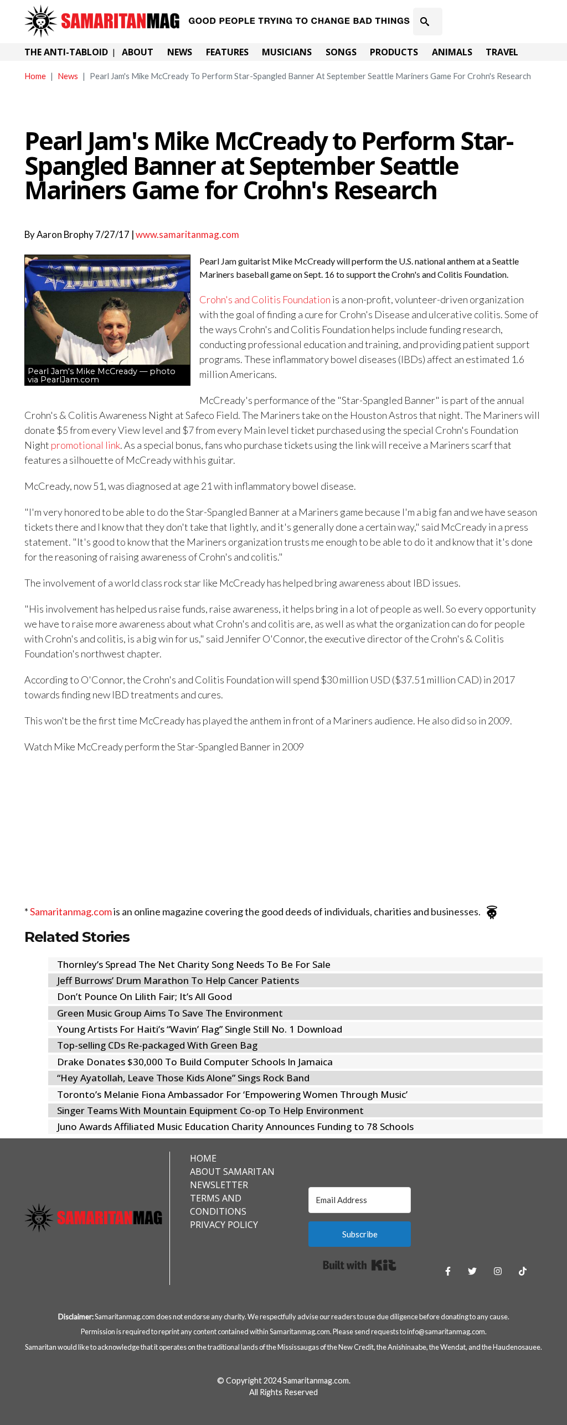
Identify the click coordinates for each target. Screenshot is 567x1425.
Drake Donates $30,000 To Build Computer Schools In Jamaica (195, 1061)
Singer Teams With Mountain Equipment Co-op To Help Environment (210, 1110)
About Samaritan (232, 1171)
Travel (502, 52)
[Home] (218, 12)
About (137, 52)
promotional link (85, 445)
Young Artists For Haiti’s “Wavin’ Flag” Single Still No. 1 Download (199, 1029)
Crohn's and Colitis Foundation (265, 299)
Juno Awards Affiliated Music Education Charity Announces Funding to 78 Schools (235, 1126)
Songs (341, 52)
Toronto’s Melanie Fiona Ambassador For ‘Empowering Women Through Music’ (232, 1094)
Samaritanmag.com (71, 911)
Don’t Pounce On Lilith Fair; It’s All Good (144, 996)
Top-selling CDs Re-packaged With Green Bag (157, 1045)
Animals (452, 52)
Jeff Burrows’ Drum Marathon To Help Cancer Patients (178, 980)
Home (35, 76)
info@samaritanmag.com (446, 1331)
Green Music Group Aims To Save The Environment (170, 1013)
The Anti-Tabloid (66, 52)
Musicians (287, 52)
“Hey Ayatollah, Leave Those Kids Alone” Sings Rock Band (183, 1077)
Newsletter (219, 1185)
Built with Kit (359, 1265)
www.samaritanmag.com (187, 234)
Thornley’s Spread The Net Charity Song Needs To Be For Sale (194, 964)
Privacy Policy (224, 1225)
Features (227, 52)
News (179, 52)
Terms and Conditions (218, 1204)
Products (394, 52)
